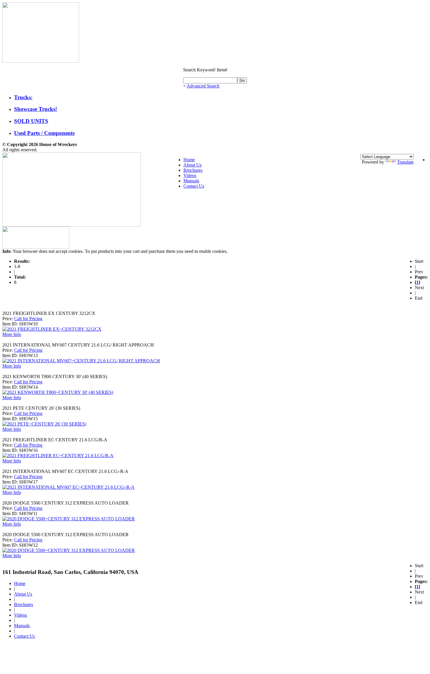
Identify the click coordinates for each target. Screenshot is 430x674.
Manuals (191, 180)
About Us (192, 164)
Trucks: (23, 97)
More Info (11, 334)
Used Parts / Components (44, 133)
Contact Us (193, 185)
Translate (405, 162)
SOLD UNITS (31, 121)
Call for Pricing (28, 318)
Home (189, 159)
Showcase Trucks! (35, 109)
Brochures (192, 170)
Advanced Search (203, 85)
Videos (189, 175)
